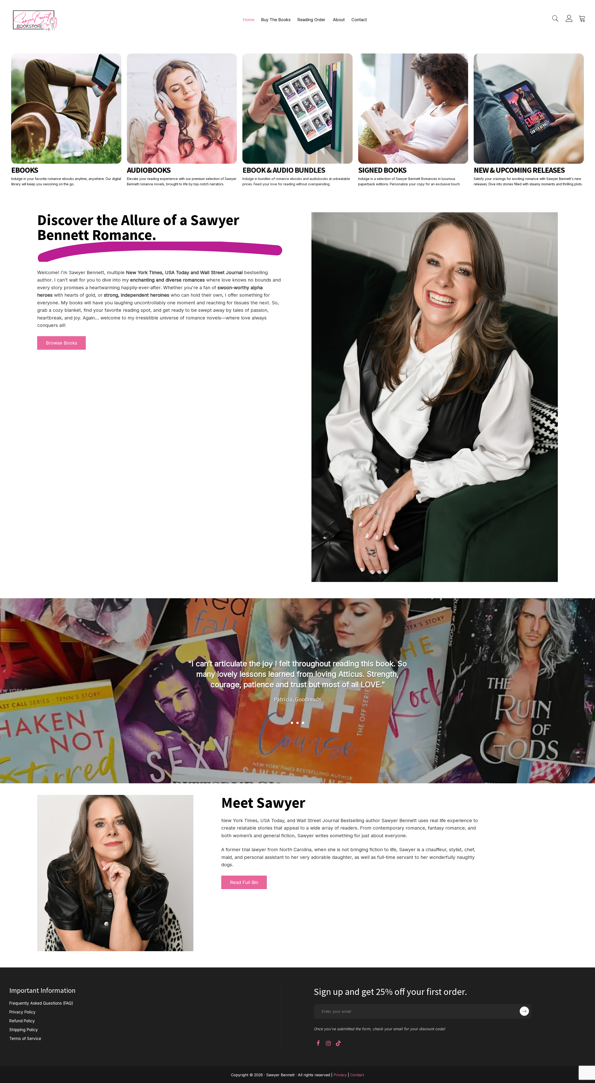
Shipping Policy (23, 1029)
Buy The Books (276, 19)
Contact (359, 19)
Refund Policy (22, 1021)
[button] (292, 723)
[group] (297, 686)
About (339, 19)
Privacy (340, 1075)
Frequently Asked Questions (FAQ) (41, 1003)
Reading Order (311, 19)
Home (248, 19)
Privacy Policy (22, 1012)
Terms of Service (25, 1038)
